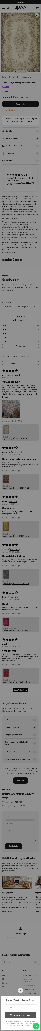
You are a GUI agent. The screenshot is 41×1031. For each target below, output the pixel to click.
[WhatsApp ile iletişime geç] (36, 1026)
